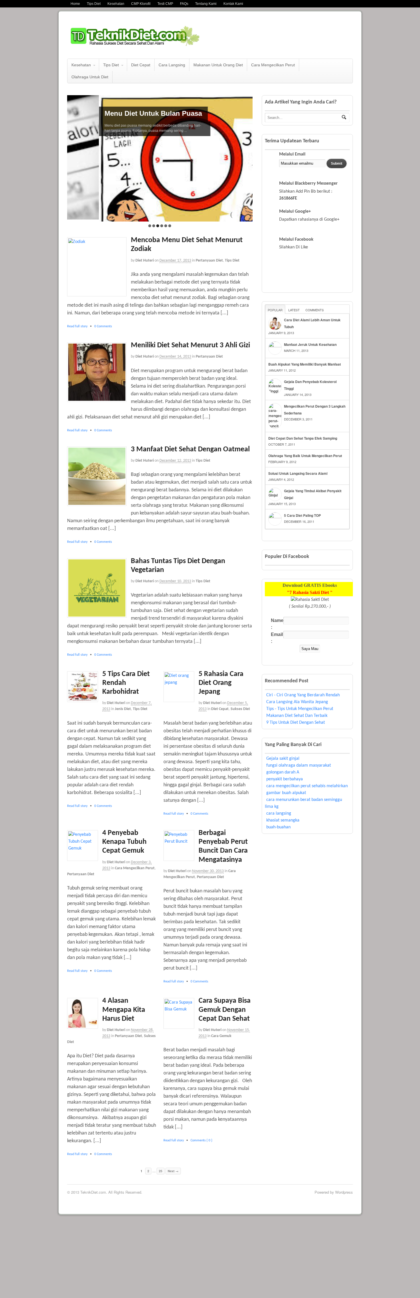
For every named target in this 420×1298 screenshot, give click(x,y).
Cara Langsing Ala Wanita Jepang (297, 702)
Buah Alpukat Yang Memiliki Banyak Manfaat (304, 364)
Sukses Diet (240, 723)
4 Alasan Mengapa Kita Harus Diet (123, 1023)
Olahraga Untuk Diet (89, 77)
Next (244, 228)
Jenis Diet (123, 723)
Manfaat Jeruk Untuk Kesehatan (310, 344)
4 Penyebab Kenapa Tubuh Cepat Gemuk (124, 856)
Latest (294, 310)
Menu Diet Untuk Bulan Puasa (121, 113)
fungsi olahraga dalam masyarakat (298, 765)
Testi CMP (165, 4)
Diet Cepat (140, 65)
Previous (234, 228)
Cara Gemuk (221, 1050)
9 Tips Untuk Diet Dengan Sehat (295, 722)
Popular (275, 310)
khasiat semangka (282, 820)
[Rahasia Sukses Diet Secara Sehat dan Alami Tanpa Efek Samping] (147, 43)
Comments (314, 310)
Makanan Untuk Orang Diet (218, 65)
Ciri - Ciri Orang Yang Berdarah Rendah (303, 695)
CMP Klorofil (141, 4)
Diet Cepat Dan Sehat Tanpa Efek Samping (302, 438)
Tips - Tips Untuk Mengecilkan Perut (299, 709)
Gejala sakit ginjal (282, 758)
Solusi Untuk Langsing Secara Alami (297, 473)
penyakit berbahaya (284, 779)
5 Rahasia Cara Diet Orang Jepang (221, 697)
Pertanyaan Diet (209, 274)
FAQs (184, 4)
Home (75, 4)
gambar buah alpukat (286, 793)
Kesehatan (115, 4)
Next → (173, 1185)
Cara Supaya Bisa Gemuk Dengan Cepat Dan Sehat (225, 1023)
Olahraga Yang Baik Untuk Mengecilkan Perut (305, 455)
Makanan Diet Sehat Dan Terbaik (296, 715)
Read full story (77, 340)
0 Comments (103, 340)
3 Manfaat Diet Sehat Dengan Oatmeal (190, 463)
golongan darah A (282, 772)
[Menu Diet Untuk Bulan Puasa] (160, 232)
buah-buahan (278, 827)
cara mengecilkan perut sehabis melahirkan (307, 786)
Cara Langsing (172, 65)
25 (160, 1185)
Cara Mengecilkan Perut (273, 65)
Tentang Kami (206, 4)
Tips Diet (94, 4)
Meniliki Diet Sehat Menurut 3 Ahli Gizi (190, 359)
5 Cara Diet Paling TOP (302, 515)
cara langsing (278, 813)
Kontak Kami (233, 4)
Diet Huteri (144, 274)
